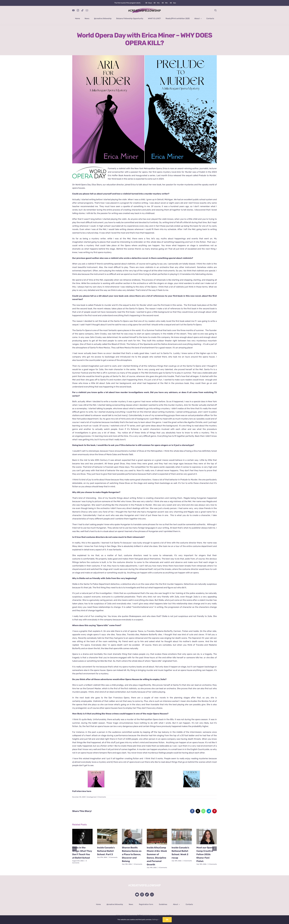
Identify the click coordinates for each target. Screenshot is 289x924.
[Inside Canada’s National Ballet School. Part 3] (107, 836)
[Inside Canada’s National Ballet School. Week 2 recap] (182, 836)
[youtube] (73, 10)
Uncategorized (91, 797)
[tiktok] (82, 10)
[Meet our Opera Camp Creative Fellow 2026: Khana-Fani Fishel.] (206, 836)
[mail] (87, 10)
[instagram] (78, 10)
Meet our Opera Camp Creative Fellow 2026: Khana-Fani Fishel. (205, 854)
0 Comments (102, 797)
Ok (167, 919)
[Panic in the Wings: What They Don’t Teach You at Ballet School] (82, 836)
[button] (74, 848)
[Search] (215, 10)
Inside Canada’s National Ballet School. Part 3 (106, 851)
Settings (155, 919)
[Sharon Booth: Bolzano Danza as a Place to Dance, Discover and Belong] (132, 836)
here (89, 791)
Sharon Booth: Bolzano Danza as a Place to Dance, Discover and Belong (131, 854)
